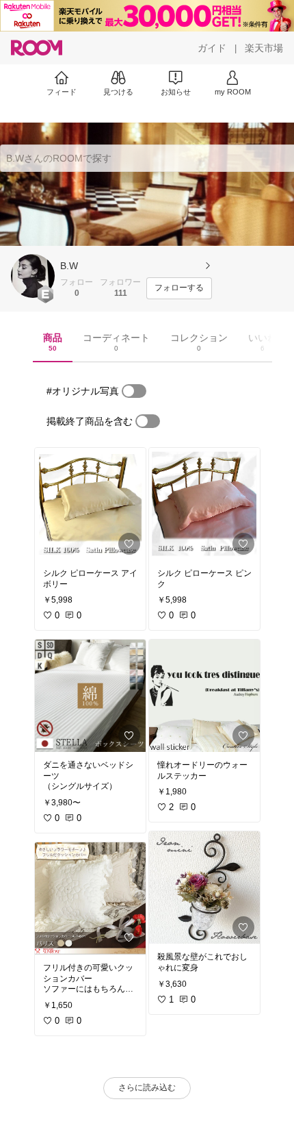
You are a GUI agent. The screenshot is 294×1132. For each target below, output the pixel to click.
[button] (33, 276)
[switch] (134, 391)
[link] (90, 504)
